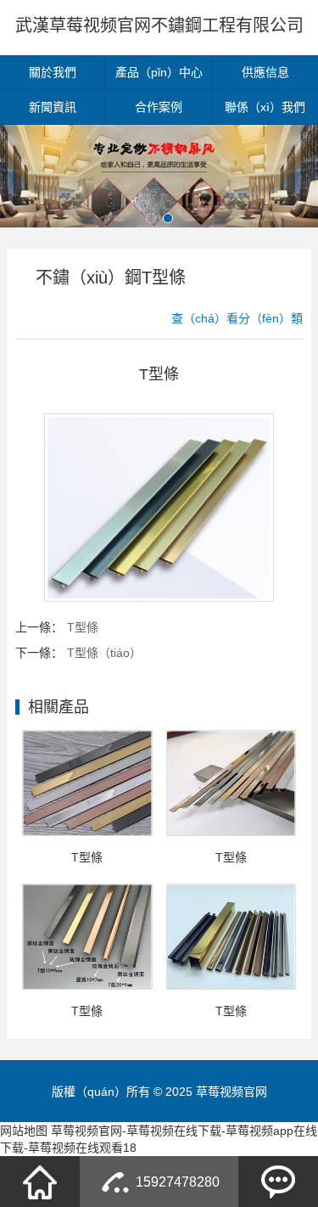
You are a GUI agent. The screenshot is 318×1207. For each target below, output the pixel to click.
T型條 (82, 627)
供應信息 (265, 72)
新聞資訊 (52, 107)
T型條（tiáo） (104, 653)
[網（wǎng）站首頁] (40, 1181)
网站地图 (23, 1130)
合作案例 (158, 107)
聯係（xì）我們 (265, 107)
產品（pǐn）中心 (159, 72)
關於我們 (52, 72)
